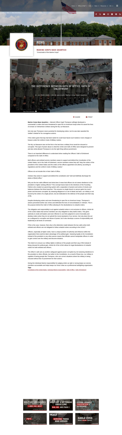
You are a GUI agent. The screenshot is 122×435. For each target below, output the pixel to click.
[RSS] (120, 14)
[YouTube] (104, 14)
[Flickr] (112, 14)
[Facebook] (96, 14)
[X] (100, 14)
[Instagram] (108, 14)
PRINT (90, 117)
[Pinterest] (116, 14)
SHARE (77, 117)
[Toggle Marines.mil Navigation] (117, 6)
